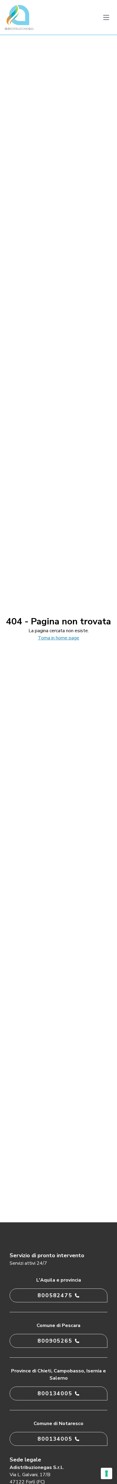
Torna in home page (58, 638)
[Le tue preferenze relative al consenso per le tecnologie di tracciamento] (106, 1473)
